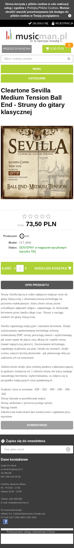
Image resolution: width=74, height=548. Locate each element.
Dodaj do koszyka (51, 268)
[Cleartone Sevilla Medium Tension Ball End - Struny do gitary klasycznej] (37, 163)
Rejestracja (64, 23)
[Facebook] (5, 521)
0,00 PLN (57, 48)
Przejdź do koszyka (16, 48)
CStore (51, 531)
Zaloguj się (40, 23)
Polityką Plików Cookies (42, 7)
